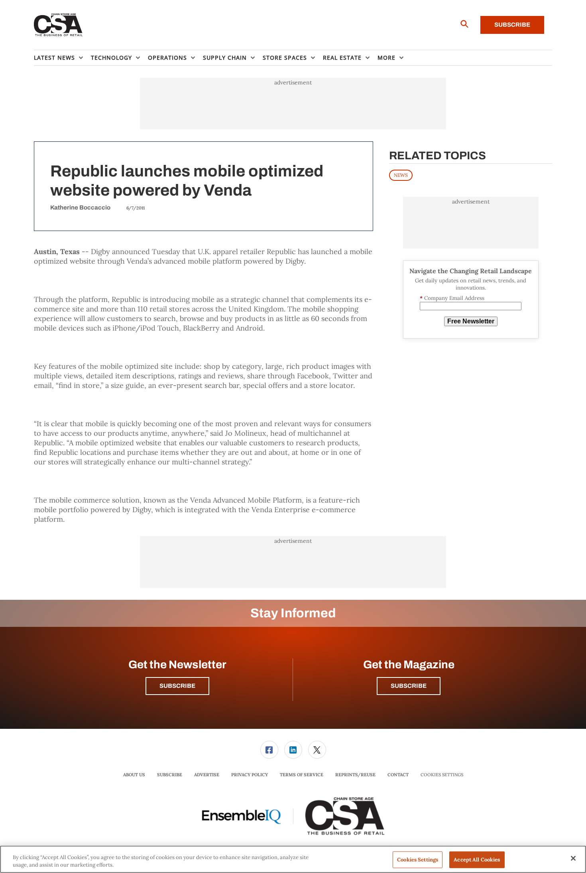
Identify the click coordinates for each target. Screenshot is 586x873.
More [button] (386, 57)
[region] (293, 859)
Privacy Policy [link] (249, 774)
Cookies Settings (442, 775)
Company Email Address (452, 298)
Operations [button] (167, 57)
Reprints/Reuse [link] (355, 774)
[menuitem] (62, 57)
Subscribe (512, 25)
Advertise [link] (206, 774)
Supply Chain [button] (225, 57)
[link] (269, 750)
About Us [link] (134, 774)
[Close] (573, 858)
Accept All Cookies (477, 859)
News (401, 175)
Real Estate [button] (342, 57)
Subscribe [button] (177, 686)
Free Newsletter (470, 321)
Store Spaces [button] (285, 57)
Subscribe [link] (169, 774)
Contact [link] (398, 774)
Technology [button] (111, 57)
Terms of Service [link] (301, 774)
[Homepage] (58, 25)
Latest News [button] (54, 57)
